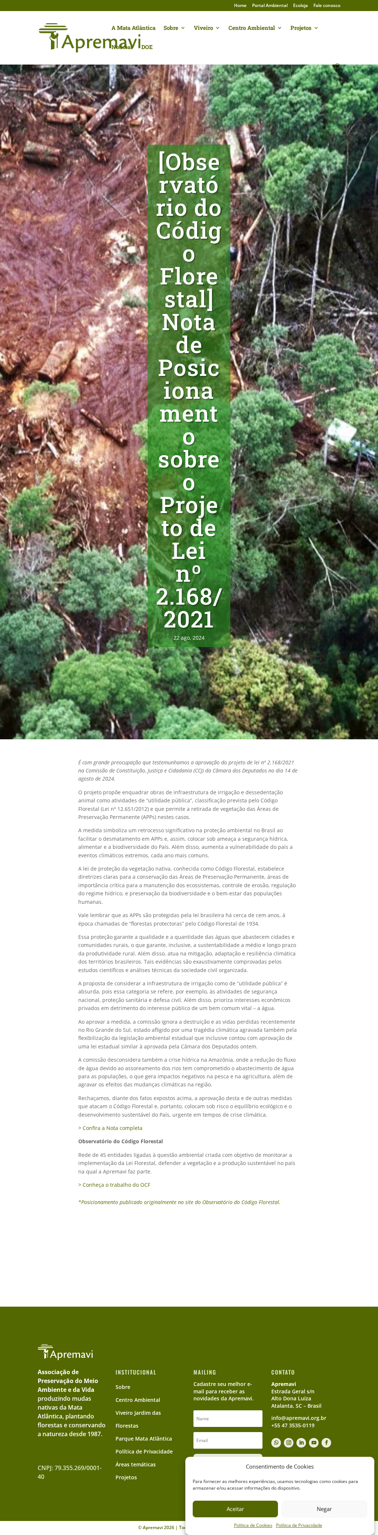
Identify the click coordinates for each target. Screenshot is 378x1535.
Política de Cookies (253, 1525)
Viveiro (203, 28)
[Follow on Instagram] (288, 1443)
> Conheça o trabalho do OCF (114, 1184)
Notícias (122, 47)
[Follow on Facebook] (326, 1443)
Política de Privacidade (299, 1525)
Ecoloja (300, 5)
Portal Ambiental (270, 5)
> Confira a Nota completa (110, 1127)
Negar (324, 1508)
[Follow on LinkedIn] (301, 1443)
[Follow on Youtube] (314, 1443)
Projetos (301, 28)
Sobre (171, 28)
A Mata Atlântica (133, 28)
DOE (147, 47)
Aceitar (235, 1508)
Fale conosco (326, 5)
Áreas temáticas (136, 1464)
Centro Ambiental (251, 28)
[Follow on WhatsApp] (276, 1443)
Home (240, 5)
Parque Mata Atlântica (144, 1438)
